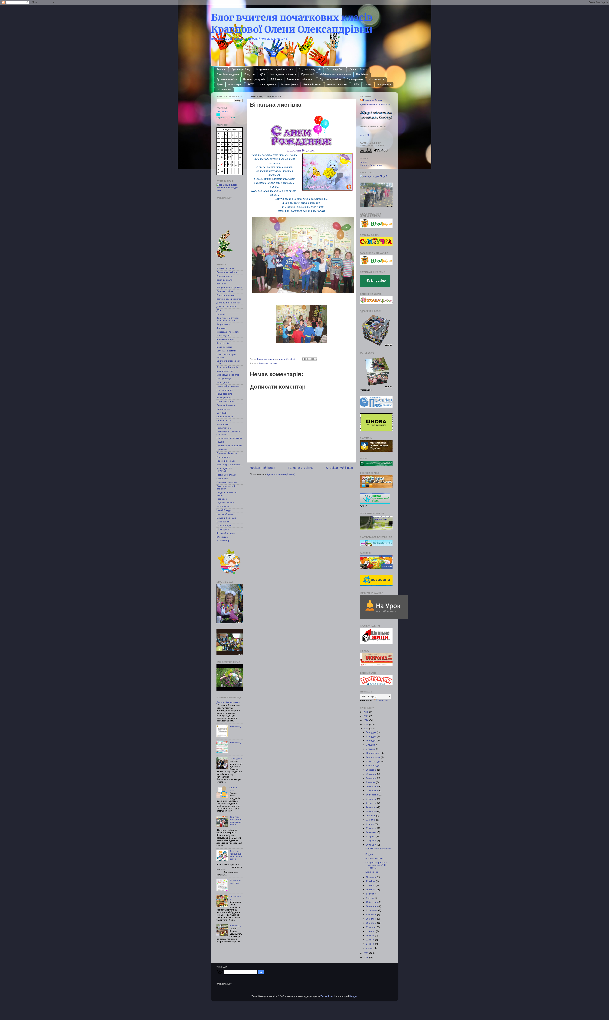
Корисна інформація (227, 367)
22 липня (371, 820)
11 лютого (371, 927)
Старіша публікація (339, 467)
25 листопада (373, 753)
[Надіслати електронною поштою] (303, 359)
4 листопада (373, 765)
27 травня (371, 841)
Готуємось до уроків (310, 69)
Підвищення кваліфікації (229, 438)
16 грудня (371, 740)
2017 (366, 953)
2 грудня (371, 749)
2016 (366, 957)
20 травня (371, 845)
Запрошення (223, 324)
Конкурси (249, 74)
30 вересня (372, 786)
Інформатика (384, 84)
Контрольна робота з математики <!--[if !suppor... (376, 865)
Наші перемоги (268, 84)
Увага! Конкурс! (224, 510)
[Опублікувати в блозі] (306, 359)
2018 (366, 728)
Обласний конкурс (225, 405)
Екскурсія (221, 314)
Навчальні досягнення (227, 386)
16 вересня (372, 795)
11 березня (372, 910)
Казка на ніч (222, 343)
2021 (366, 716)
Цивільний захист (225, 514)
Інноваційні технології (227, 332)
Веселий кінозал (312, 84)
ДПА (262, 74)
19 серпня (371, 811)
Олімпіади (221, 413)
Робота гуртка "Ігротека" (228, 464)
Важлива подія (224, 276)
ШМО (356, 84)
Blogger (353, 996)
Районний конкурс (225, 461)
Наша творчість (224, 394)
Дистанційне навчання (228, 303)
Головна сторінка (300, 467)
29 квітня (371, 881)
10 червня (371, 832)
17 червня (371, 828)
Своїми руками (355, 79)
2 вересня (371, 803)
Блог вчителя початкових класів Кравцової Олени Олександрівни (292, 23)
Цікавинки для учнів (254, 79)
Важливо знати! (224, 280)
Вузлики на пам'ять (227, 79)
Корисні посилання (337, 84)
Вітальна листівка (268, 363)
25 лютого (371, 919)
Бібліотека (276, 79)
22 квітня (371, 885)
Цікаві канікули (224, 525)
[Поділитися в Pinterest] (315, 359)
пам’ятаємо (222, 424)
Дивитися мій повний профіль (375, 104)
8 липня (370, 824)
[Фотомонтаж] (373, 176)
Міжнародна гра (224, 371)
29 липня (371, 815)
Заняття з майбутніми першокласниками (227, 319)
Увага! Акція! (222, 506)
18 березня (372, 906)
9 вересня (371, 799)
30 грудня (371, 732)
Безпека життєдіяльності (300, 79)
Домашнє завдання (226, 306)
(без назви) (235, 726)
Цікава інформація (226, 518)
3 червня (371, 836)
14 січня (370, 944)
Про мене (221, 449)
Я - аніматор (222, 540)
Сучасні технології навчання (225, 487)
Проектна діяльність (226, 453)
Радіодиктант (223, 457)
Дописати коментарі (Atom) (281, 474)
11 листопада (373, 761)
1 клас (367, 84)
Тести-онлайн (223, 89)
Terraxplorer (327, 996)
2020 (366, 720)
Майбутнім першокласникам (335, 74)
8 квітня (370, 894)
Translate (383, 700)
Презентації (307, 74)
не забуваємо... (224, 397)
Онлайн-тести (223, 420)
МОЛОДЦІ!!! (222, 382)
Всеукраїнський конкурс (228, 299)
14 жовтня (371, 778)
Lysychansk (222, 111)
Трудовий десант (225, 503)
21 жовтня (371, 774)
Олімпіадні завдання (227, 74)
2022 (366, 712)
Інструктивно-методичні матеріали (274, 69)
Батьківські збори (225, 268)
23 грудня (371, 736)
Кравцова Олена (372, 100)
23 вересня (372, 790)
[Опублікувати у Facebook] (312, 359)
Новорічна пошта (225, 401)
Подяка (220, 442)
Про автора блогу (241, 69)
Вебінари (221, 284)
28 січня (370, 935)
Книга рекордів (224, 347)
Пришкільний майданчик (229, 445)
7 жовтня (371, 782)
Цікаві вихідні (223, 522)
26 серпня (371, 807)
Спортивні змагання (226, 482)
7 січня (370, 948)
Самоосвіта (222, 478)
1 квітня (370, 898)
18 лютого (371, 923)
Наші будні (362, 74)
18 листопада (373, 757)
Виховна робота (335, 69)
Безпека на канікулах (227, 272)
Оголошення (223, 409)
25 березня (372, 902)
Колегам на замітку (226, 351)
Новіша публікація (262, 467)
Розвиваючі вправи (226, 475)
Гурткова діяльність (330, 79)
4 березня (371, 915)
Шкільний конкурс (225, 533)
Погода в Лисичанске (371, 165)
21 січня (370, 940)
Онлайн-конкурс (224, 416)
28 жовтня (371, 770)
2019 (366, 724)
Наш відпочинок (224, 390)
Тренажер (221, 499)
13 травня (371, 877)
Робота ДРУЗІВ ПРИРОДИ (224, 469)
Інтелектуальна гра (226, 335)
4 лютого (371, 931)
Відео (219, 84)
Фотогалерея (235, 84)
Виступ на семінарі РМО (229, 287)
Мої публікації (223, 378)
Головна (221, 69)
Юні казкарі (222, 537)
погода (363, 162)
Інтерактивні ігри (225, 339)
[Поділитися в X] (309, 359)
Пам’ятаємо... (223, 428)
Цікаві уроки (222, 529)
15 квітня (371, 889)
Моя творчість (376, 79)
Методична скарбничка (283, 74)
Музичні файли (289, 84)
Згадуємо (221, 328)
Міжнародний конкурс (227, 375)
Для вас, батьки (358, 69)
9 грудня (371, 745)
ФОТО (251, 84)
